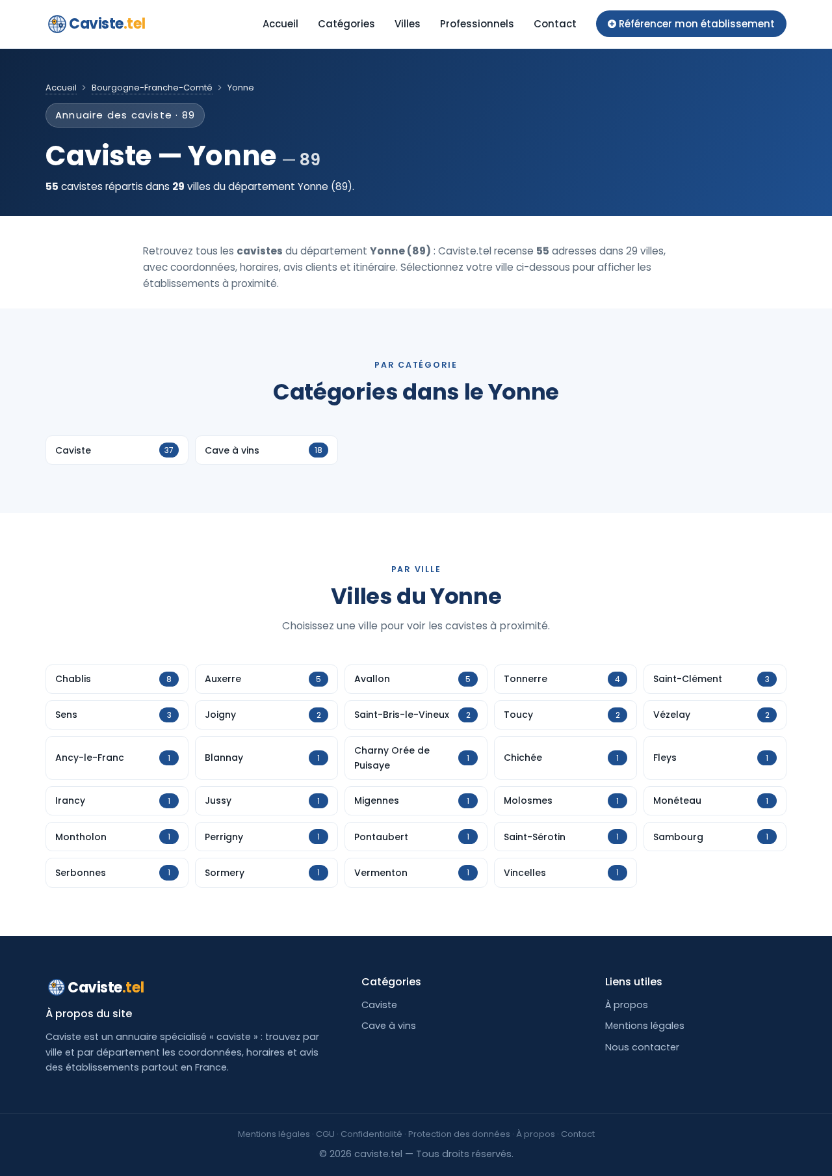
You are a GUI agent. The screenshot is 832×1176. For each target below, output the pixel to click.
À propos (626, 1004)
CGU (325, 1134)
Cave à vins (388, 1025)
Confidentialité (371, 1134)
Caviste (107, 24)
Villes (408, 24)
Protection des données (459, 1134)
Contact (555, 24)
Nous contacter (642, 1047)
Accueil (280, 24)
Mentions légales (644, 1025)
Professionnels (477, 24)
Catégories (346, 24)
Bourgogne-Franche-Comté (152, 87)
